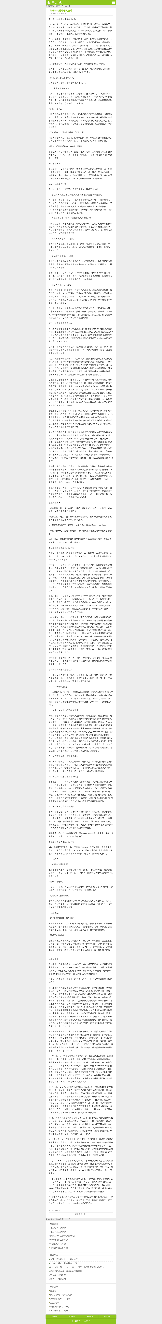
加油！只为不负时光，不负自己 (64, 1259)
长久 (92, 155)
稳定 (89, 195)
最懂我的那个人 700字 (60, 1307)
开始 (92, 338)
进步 (80, 383)
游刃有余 (94, 347)
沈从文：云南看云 (58, 1279)
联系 (65, 1118)
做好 (68, 178)
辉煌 (86, 318)
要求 (110, 117)
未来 (88, 815)
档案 (75, 798)
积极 (66, 78)
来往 (105, 1142)
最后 (88, 605)
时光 (68, 347)
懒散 (62, 83)
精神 (94, 365)
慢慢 (53, 967)
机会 (100, 178)
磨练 (55, 587)
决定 (68, 290)
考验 (94, 374)
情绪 (76, 479)
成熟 (57, 353)
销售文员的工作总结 (59, 1240)
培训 (66, 414)
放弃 (53, 1203)
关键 (98, 315)
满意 (94, 751)
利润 (94, 1200)
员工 (94, 49)
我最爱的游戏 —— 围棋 (60, 1299)
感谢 (72, 350)
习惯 (86, 138)
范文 (72, 548)
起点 (96, 964)
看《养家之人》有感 (59, 1310)
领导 (94, 290)
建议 (92, 247)
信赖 (76, 542)
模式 (65, 256)
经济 (59, 765)
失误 (55, 127)
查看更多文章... (81, 1214)
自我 (60, 744)
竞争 (62, 42)
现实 (102, 451)
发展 (94, 178)
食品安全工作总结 (58, 1228)
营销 (59, 756)
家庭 (72, 420)
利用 (59, 264)
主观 (104, 227)
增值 (64, 744)
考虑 (86, 290)
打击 (66, 445)
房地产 (107, 565)
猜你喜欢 (54, 1224)
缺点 (94, 296)
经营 (78, 602)
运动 (106, 1004)
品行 (60, 782)
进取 (98, 812)
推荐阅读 (54, 1255)
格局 (102, 771)
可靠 (94, 795)
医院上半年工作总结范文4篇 (62, 1236)
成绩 (62, 609)
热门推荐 (90, 1316)
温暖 (80, 420)
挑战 (62, 678)
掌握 (88, 1047)
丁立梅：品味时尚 (58, 1275)
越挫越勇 (82, 451)
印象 (55, 365)
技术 (51, 744)
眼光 (70, 1023)
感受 (60, 427)
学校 (59, 329)
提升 (110, 741)
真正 (72, 117)
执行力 (54, 233)
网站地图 (107, 1316)
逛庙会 (53, 1291)
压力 (94, 393)
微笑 (76, 473)
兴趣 (55, 488)
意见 (57, 503)
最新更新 (72, 1316)
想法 (76, 117)
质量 (82, 675)
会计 (100, 744)
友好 (53, 1047)
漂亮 (92, 175)
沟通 (52, 109)
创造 (60, 405)
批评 (64, 741)
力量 (55, 371)
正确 (70, 121)
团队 (55, 52)
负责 (62, 435)
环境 (56, 508)
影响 (102, 155)
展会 (55, 1090)
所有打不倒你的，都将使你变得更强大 (67, 1271)
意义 (66, 658)
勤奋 (72, 300)
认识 (80, 49)
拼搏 (59, 560)
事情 (100, 488)
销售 (60, 19)
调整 (57, 172)
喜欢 (94, 488)
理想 (102, 64)
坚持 (60, 338)
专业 (55, 341)
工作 (70, 19)
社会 (104, 442)
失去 (86, 178)
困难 (57, 417)
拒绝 (86, 124)
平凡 (64, 847)
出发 (110, 424)
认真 (51, 347)
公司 (92, 42)
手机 (68, 1007)
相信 (94, 300)
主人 (90, 230)
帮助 (110, 568)
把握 (51, 261)
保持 (96, 476)
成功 (105, 887)
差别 (60, 455)
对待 (82, 479)
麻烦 (90, 950)
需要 (72, 854)
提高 (84, 155)
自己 (80, 247)
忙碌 (103, 850)
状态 (51, 141)
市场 (74, 42)
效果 (88, 508)
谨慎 (110, 636)
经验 (70, 296)
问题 (108, 69)
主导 (64, 1004)
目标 (70, 132)
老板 (80, 698)
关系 (59, 88)
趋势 (62, 798)
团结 (92, 678)
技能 (106, 581)
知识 (76, 146)
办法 (89, 218)
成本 (82, 847)
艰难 (80, 455)
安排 (64, 1131)
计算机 (63, 795)
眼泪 (94, 445)
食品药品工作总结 (58, 1232)
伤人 (100, 525)
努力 (92, 24)
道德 (66, 738)
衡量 (98, 941)
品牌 (104, 42)
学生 (86, 442)
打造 (72, 175)
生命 (88, 402)
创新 (80, 318)
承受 (72, 494)
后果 (104, 141)
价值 (70, 405)
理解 (99, 417)
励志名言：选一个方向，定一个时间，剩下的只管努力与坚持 (77, 1267)
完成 (84, 276)
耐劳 (88, 812)
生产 (68, 675)
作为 (82, 172)
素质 (62, 146)
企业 (57, 200)
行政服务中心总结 (58, 1244)
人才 (51, 200)
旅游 (94, 399)
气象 (88, 661)
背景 (68, 850)
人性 (68, 427)
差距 (76, 58)
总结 (74, 19)
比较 (90, 55)
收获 (53, 27)
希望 (52, 531)
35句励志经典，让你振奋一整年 (64, 1263)
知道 (98, 121)
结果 (76, 1203)
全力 (82, 279)
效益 (62, 765)
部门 (86, 49)
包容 (105, 417)
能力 (62, 155)
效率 (79, 195)
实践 (76, 751)
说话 (64, 386)
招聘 (66, 435)
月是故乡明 (55, 1303)
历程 (65, 341)
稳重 (62, 353)
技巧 (94, 380)
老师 (66, 488)
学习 (86, 39)
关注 (55, 776)
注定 (56, 847)
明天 (76, 458)
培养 (51, 244)
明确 (64, 132)
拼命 (55, 405)
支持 (51, 414)
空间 (60, 768)
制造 (64, 624)
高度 (62, 230)
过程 (72, 114)
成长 (64, 735)
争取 (92, 1188)
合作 (96, 368)
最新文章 (54, 1287)
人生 (98, 338)
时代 (60, 578)
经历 (84, 432)
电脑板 (54, 1316)
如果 (66, 396)
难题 (70, 386)
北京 (67, 692)
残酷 (70, 371)
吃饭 (57, 399)
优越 (72, 1013)
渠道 (71, 256)
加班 (96, 630)
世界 (66, 1035)
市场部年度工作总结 (59, 1248)
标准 (92, 52)
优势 (66, 42)
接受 (66, 124)
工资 (102, 432)
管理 (85, 218)
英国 (108, 1090)
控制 (64, 479)
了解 (62, 117)
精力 (62, 1203)
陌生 (92, 568)
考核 (88, 52)
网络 (76, 728)
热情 (64, 362)
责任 (98, 152)
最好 (60, 488)
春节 (96, 602)
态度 (92, 362)
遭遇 (53, 417)
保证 (78, 675)
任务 (68, 273)
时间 (76, 24)
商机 (51, 788)
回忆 (53, 859)
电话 (90, 264)
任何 (72, 488)
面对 (62, 627)
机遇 (72, 678)
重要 (108, 420)
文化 (64, 55)
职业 (82, 725)
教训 (106, 27)
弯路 (86, 389)
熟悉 (61, 195)
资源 (68, 200)
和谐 (104, 210)
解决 (68, 72)
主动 (55, 83)
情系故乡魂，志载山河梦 (61, 1295)
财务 (90, 728)
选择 (60, 359)
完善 (54, 218)
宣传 (88, 42)
